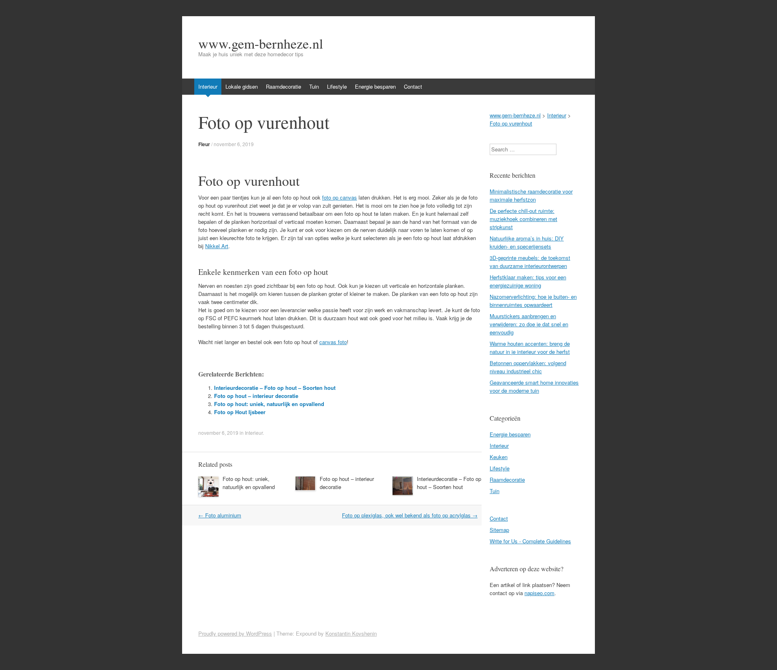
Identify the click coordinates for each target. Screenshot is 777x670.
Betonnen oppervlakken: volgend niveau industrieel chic (528, 367)
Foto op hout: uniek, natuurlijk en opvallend (269, 404)
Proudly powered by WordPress (235, 633)
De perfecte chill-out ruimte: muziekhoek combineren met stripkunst (523, 219)
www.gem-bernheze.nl (260, 43)
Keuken (498, 457)
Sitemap (499, 530)
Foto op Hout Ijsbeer (239, 412)
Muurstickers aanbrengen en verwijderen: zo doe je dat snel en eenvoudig (529, 324)
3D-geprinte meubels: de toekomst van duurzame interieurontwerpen (530, 262)
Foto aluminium (219, 515)
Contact (413, 86)
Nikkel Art (216, 246)
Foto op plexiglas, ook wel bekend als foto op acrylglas (410, 515)
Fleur (204, 144)
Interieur (207, 86)
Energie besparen (375, 86)
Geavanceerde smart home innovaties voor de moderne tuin (534, 386)
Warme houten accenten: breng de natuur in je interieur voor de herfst (530, 347)
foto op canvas (339, 197)
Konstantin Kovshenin (351, 633)
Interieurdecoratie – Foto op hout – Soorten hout (274, 387)
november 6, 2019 (234, 143)
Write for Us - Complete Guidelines (530, 541)
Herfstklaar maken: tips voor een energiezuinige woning (528, 281)
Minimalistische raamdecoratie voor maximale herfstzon (531, 195)
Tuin (314, 86)
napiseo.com (539, 593)
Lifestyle (337, 86)
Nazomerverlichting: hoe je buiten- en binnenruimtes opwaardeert (533, 300)
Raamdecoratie (283, 86)
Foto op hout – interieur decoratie (256, 396)
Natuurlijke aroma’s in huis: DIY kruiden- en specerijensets (527, 242)
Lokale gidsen (241, 86)
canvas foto (333, 342)
